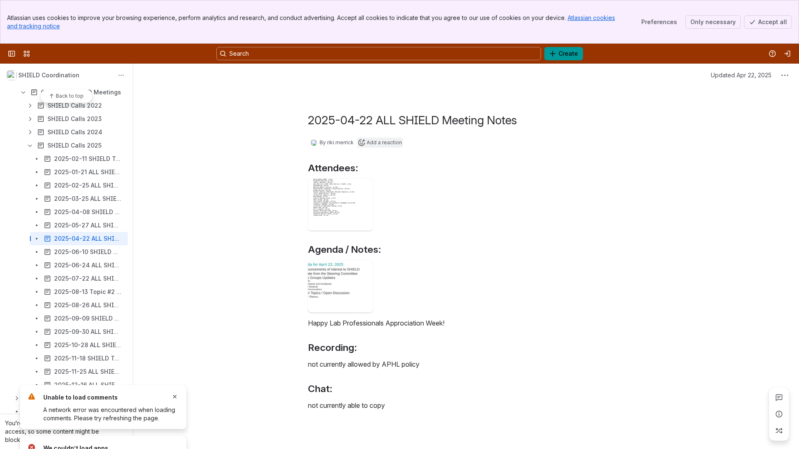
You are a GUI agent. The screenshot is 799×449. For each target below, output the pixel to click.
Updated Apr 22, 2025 (741, 75)
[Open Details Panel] (779, 414)
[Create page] (779, 430)
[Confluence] (38, 53)
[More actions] (121, 75)
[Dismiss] (175, 397)
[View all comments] (779, 397)
